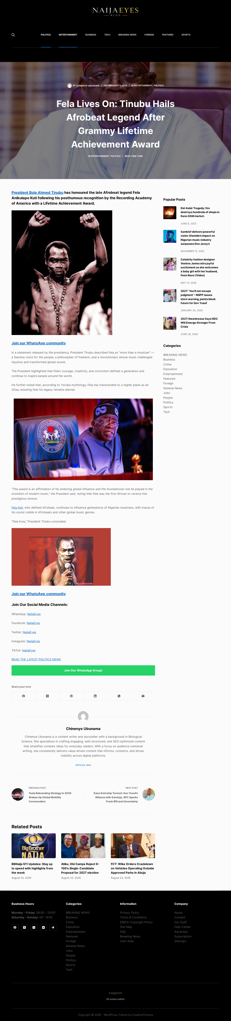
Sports (186, 34)
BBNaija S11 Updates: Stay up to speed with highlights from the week (32, 868)
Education (170, 369)
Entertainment (68, 34)
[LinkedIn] (95, 696)
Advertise (181, 931)
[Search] (13, 34)
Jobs (166, 393)
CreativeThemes (142, 1014)
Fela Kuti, (18, 507)
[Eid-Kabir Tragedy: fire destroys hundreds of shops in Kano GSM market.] (169, 212)
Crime (167, 364)
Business (90, 34)
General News (172, 388)
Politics (46, 34)
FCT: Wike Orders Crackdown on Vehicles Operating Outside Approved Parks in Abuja (132, 868)
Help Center (182, 927)
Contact (179, 917)
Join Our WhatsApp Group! (83, 670)
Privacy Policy (129, 912)
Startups (180, 941)
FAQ (122, 931)
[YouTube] (43, 927)
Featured (167, 34)
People (168, 397)
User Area (127, 941)
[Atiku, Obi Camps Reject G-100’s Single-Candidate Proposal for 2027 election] (83, 845)
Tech (107, 34)
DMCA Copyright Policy (136, 922)
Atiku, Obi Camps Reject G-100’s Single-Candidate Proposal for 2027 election (80, 868)
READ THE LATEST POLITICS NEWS (36, 659)
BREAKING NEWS (127, 34)
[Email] (143, 696)
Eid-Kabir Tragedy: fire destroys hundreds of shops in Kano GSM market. (200, 212)
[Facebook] (24, 696)
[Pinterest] (71, 696)
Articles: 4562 (83, 765)
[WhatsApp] (119, 696)
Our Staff (180, 922)
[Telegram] (52, 927)
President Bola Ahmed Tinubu (37, 192)
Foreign (149, 34)
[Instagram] (33, 927)
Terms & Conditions (133, 917)
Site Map (126, 927)
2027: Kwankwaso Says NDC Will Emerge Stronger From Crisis (199, 322)
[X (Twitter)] (47, 696)
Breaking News (130, 936)
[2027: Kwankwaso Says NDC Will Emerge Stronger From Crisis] (169, 323)
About (178, 912)
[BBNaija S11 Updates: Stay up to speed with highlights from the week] (34, 845)
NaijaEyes (34, 614)
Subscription (182, 936)
